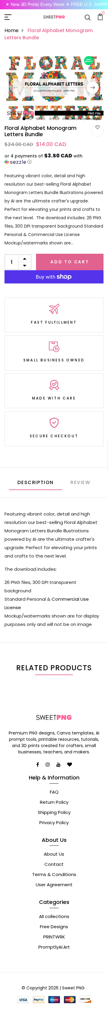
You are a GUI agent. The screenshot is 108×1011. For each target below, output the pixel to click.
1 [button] (24, 118)
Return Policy (54, 802)
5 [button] (51, 118)
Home (11, 30)
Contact (54, 864)
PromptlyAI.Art (54, 947)
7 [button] (64, 118)
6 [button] (57, 118)
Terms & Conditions (54, 874)
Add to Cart (69, 262)
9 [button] (77, 118)
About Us (54, 854)
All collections (54, 916)
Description (35, 482)
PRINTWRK (54, 937)
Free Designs (54, 926)
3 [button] (37, 118)
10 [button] (83, 118)
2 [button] (31, 118)
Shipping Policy (54, 812)
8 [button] (70, 118)
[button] (54, 159)
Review (80, 482)
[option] (54, 87)
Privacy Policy (54, 822)
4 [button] (44, 118)
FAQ (54, 792)
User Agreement (54, 884)
